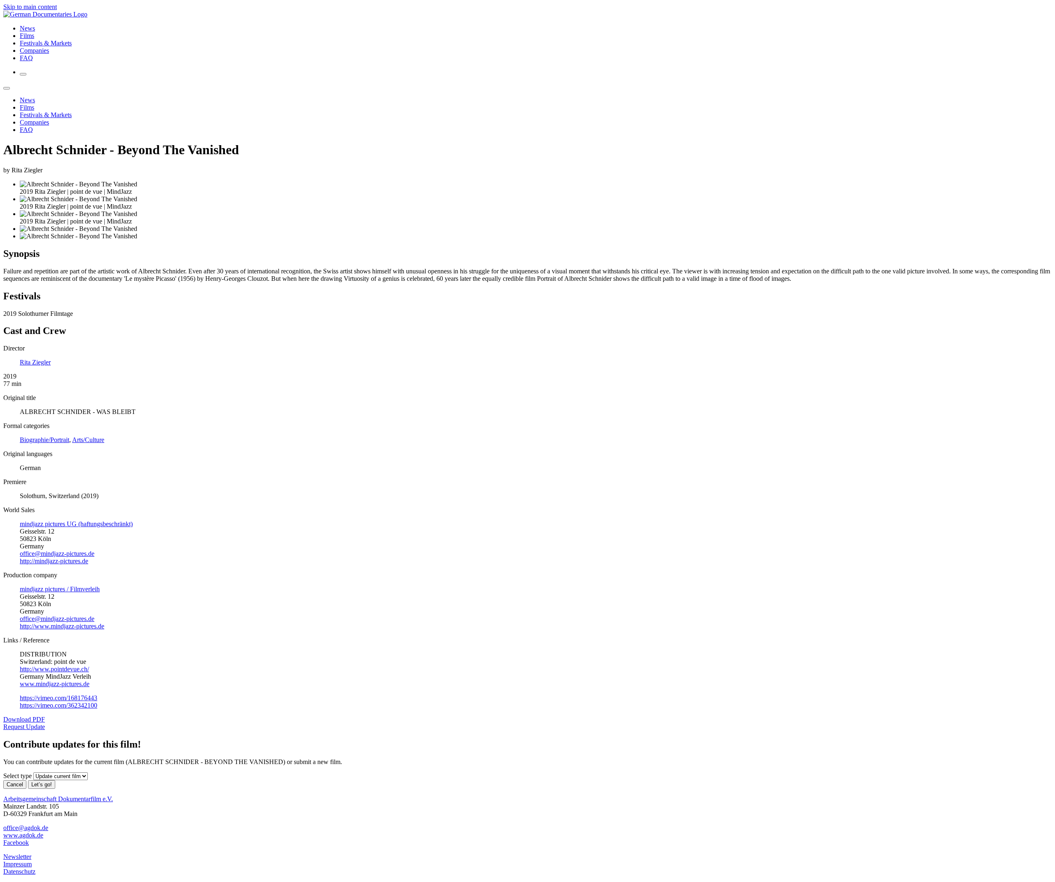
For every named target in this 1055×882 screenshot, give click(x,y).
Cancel (15, 784)
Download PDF (24, 719)
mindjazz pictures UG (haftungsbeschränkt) (76, 523)
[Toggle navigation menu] (23, 74)
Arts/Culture (88, 439)
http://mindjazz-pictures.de (54, 560)
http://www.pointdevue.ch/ (54, 669)
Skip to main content (30, 6)
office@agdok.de (25, 827)
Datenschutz (19, 871)
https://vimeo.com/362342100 (58, 705)
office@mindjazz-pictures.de (57, 553)
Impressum (17, 864)
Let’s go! (41, 784)
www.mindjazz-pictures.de (54, 683)
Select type (17, 775)
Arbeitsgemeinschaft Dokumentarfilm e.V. (58, 798)
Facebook (16, 842)
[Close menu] (6, 88)
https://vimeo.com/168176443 (58, 697)
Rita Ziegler (35, 362)
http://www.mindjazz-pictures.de (62, 626)
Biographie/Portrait (44, 439)
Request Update (24, 726)
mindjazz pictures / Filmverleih (60, 589)
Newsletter (17, 856)
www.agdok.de (23, 835)
